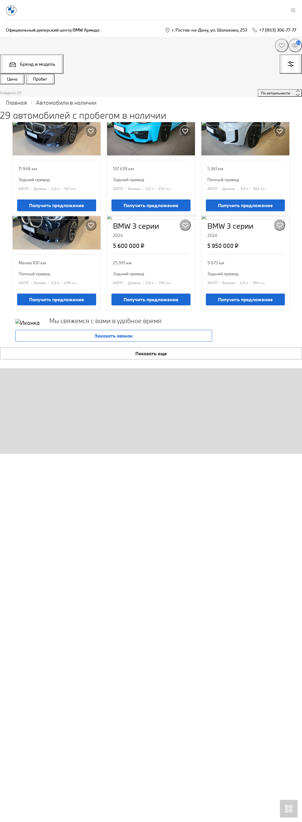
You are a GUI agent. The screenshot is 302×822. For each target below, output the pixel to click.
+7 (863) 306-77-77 (277, 30)
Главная (16, 103)
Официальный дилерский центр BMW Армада (52, 30)
